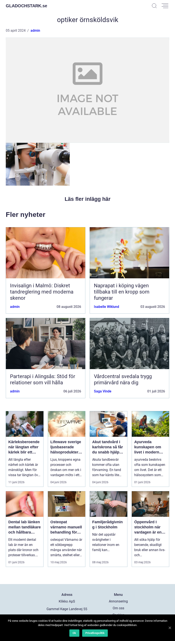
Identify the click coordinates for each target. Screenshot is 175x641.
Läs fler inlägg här (88, 199)
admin (35, 30)
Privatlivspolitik (95, 633)
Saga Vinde (102, 391)
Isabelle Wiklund (106, 307)
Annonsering (118, 601)
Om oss (118, 608)
